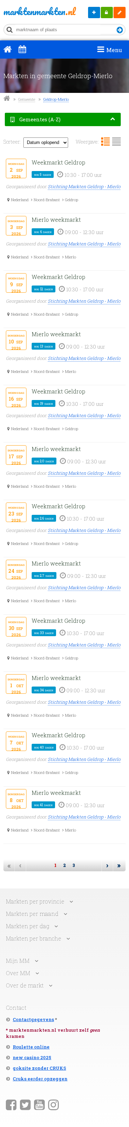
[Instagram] (53, 1104)
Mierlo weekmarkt (56, 219)
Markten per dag (27, 926)
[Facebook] (11, 1104)
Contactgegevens (33, 1019)
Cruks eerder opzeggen (40, 1079)
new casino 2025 (32, 1057)
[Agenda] (22, 49)
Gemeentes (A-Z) (39, 119)
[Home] (7, 49)
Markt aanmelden (94, 12)
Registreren (120, 12)
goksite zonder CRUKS (39, 1068)
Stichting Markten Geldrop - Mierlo (84, 186)
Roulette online (31, 1047)
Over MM (18, 973)
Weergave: (87, 141)
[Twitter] (25, 1104)
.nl (27, 11)
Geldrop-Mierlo (56, 99)
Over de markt (25, 985)
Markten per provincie (35, 901)
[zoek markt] (120, 30)
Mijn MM (107, 12)
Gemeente (26, 99)
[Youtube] (39, 1104)
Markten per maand (32, 913)
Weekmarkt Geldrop (58, 162)
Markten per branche (33, 938)
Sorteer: (12, 141)
